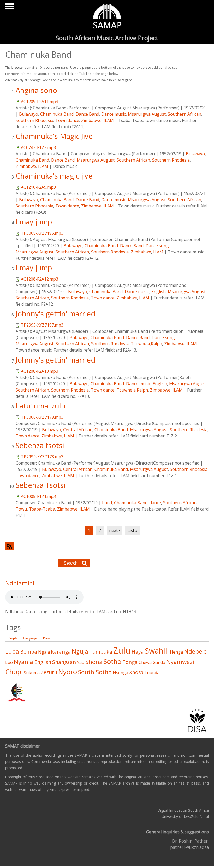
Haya (138, 651)
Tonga (130, 662)
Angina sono (36, 90)
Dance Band (87, 114)
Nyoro (67, 671)
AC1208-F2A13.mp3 (39, 371)
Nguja (80, 651)
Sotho (112, 661)
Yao (80, 662)
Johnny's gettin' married (55, 313)
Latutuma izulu (41, 406)
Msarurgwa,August (147, 114)
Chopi (14, 671)
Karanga (61, 651)
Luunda (152, 672)
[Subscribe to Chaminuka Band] (107, 546)
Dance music (113, 114)
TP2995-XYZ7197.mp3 (42, 325)
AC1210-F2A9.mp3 (38, 187)
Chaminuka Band (57, 114)
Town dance (67, 120)
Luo (9, 662)
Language (31, 638)
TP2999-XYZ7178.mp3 (42, 457)
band (107, 503)
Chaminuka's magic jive (54, 176)
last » (132, 530)
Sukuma (32, 672)
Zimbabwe (91, 120)
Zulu (121, 650)
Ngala (44, 652)
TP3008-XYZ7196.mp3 (42, 233)
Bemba (28, 651)
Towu (21, 509)
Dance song (157, 245)
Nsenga (120, 672)
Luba (12, 651)
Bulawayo (28, 114)
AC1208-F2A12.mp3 (39, 279)
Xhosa (136, 672)
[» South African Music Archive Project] (107, 17)
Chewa (145, 662)
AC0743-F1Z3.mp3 (38, 147)
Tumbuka (100, 651)
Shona (94, 662)
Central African (77, 429)
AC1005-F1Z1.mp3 (38, 496)
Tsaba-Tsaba (42, 509)
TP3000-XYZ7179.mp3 (42, 417)
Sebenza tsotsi (40, 445)
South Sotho (95, 672)
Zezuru (49, 672)
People (12, 638)
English (158, 291)
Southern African (184, 114)
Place (46, 638)
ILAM (109, 120)
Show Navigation (9, 8)
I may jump (34, 222)
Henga (176, 652)
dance (155, 503)
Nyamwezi (180, 662)
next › (114, 530)
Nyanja (23, 662)
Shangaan (64, 662)
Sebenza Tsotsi (40, 485)
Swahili (157, 650)
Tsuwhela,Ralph (146, 344)
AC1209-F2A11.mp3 (39, 101)
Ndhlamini (19, 583)
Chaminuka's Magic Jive (54, 136)
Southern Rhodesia (34, 120)
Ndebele (195, 651)
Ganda (159, 662)
